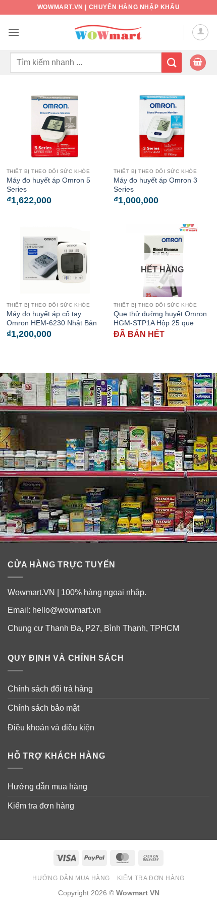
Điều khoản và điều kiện (51, 727)
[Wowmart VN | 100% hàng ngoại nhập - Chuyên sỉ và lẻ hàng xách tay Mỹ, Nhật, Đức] (109, 32)
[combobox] (85, 62)
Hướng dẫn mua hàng (47, 786)
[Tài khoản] (200, 32)
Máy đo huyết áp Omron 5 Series (48, 185)
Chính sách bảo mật (43, 708)
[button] (14, 32)
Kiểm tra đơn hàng (41, 805)
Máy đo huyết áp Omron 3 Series (155, 185)
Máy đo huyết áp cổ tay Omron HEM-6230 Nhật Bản (52, 318)
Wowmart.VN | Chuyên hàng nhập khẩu (108, 7)
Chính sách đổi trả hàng (50, 688)
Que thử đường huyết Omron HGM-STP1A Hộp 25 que (160, 318)
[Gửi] (171, 62)
